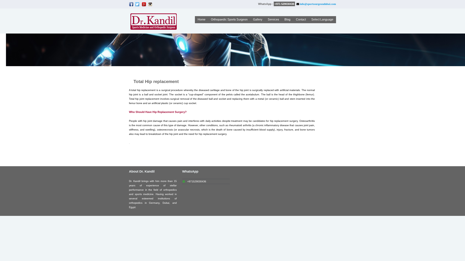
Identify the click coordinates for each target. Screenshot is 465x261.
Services (273, 19)
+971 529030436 (284, 3)
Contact (301, 19)
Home (201, 19)
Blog (287, 19)
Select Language (322, 19)
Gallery (257, 19)
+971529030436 (196, 181)
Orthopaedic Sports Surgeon (229, 19)
